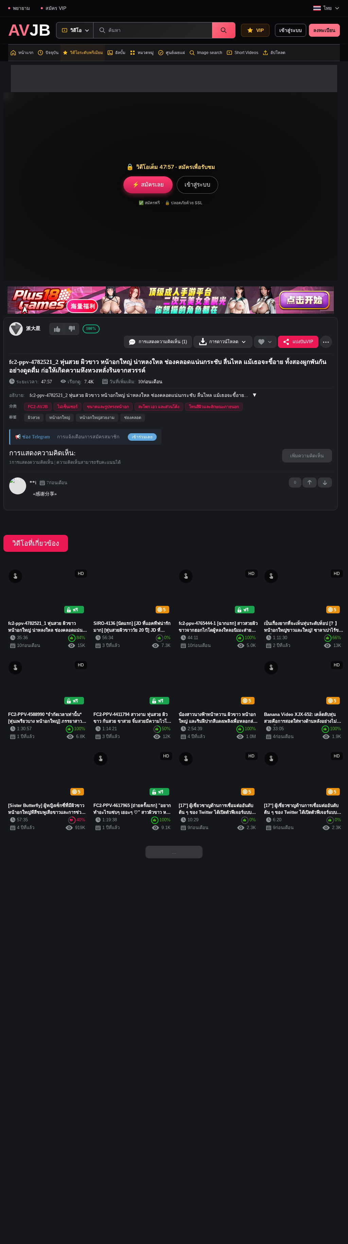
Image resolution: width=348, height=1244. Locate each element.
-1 (325, 482)
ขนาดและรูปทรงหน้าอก (108, 406)
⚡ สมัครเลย (148, 184)
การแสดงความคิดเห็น (41, 453)
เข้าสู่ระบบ (290, 30)
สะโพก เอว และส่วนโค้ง (158, 406)
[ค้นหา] (223, 30)
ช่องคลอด (132, 417)
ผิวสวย (34, 417)
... (174, 852)
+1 (309, 482)
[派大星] (16, 329)
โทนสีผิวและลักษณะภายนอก (214, 406)
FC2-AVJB (38, 406)
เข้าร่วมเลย (142, 437)
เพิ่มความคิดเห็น (307, 455)
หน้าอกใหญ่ (59, 417)
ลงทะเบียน (324, 30)
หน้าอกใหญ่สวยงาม (97, 417)
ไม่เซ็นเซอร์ (67, 406)
